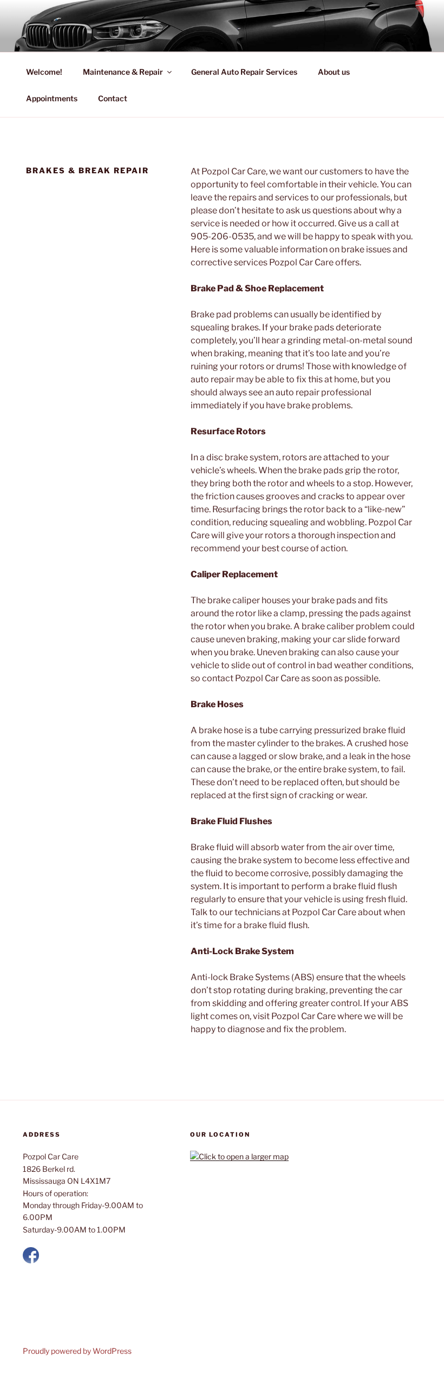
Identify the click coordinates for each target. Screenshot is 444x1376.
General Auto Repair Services (244, 71)
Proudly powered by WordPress (77, 1350)
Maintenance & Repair (123, 71)
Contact (112, 98)
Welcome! (44, 71)
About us (334, 71)
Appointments (51, 98)
